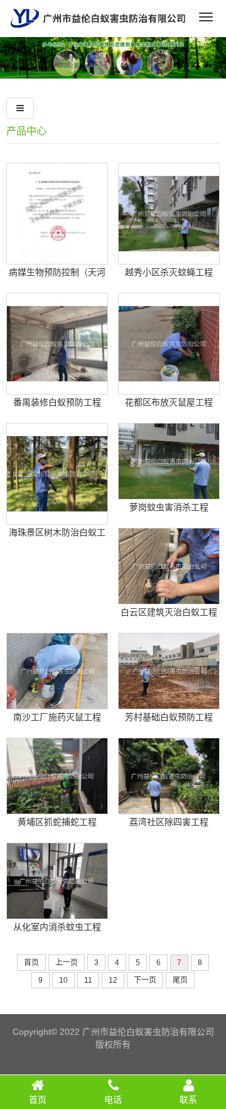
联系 (188, 1100)
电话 (113, 1100)
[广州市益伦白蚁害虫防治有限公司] (98, 32)
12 (113, 980)
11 (88, 980)
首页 (31, 962)
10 (63, 980)
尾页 (180, 980)
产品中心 (26, 131)
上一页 (66, 962)
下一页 (145, 980)
